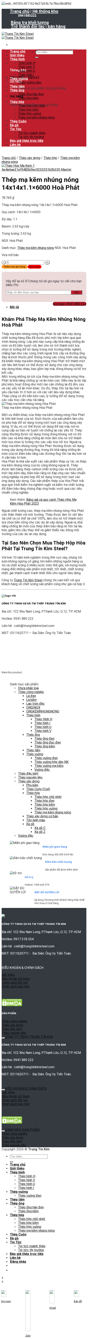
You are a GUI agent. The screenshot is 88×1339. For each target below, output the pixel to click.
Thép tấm (17, 86)
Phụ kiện (32, 785)
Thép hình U (26, 71)
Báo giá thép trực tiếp (26, 141)
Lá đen (31, 696)
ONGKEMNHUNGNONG (42, 711)
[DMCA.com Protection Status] (12, 1005)
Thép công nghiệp (31, 692)
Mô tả (14, 307)
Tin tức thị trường (31, 137)
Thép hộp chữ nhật (31, 106)
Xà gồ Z (39, 832)
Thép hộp (17, 102)
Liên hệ (15, 145)
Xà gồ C (39, 828)
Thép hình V (26, 67)
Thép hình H (26, 63)
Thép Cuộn (18, 121)
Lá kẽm (31, 700)
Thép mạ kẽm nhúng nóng (36, 117)
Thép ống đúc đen (47, 742)
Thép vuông (19, 79)
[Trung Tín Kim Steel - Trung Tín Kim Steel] (18, 36)
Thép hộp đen (44, 801)
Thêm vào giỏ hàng (14, 266)
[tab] (48, 307)
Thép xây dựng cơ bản (42, 816)
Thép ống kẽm (28, 98)
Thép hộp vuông (29, 113)
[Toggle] (3, 1038)
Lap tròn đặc (35, 704)
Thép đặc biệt (28, 773)
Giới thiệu (17, 55)
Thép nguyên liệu (30, 777)
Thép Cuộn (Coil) (38, 789)
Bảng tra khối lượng (30, 22)
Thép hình (17, 59)
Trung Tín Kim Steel (28, 580)
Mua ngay (34, 266)
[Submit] (36, 57)
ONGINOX (33, 707)
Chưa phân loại (28, 688)
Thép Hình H (43, 719)
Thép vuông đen (29, 82)
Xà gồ (14, 125)
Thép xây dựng (29, 158)
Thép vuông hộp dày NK (51, 762)
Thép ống (17, 90)
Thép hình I (26, 75)
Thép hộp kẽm (28, 110)
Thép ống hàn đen (31, 94)
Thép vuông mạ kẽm (48, 766)
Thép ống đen (44, 739)
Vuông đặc (42, 770)
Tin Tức (15, 129)
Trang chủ (19, 11)
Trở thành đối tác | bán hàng (38, 26)
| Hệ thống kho (44, 11)
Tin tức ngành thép (31, 133)
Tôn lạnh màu (35, 820)
